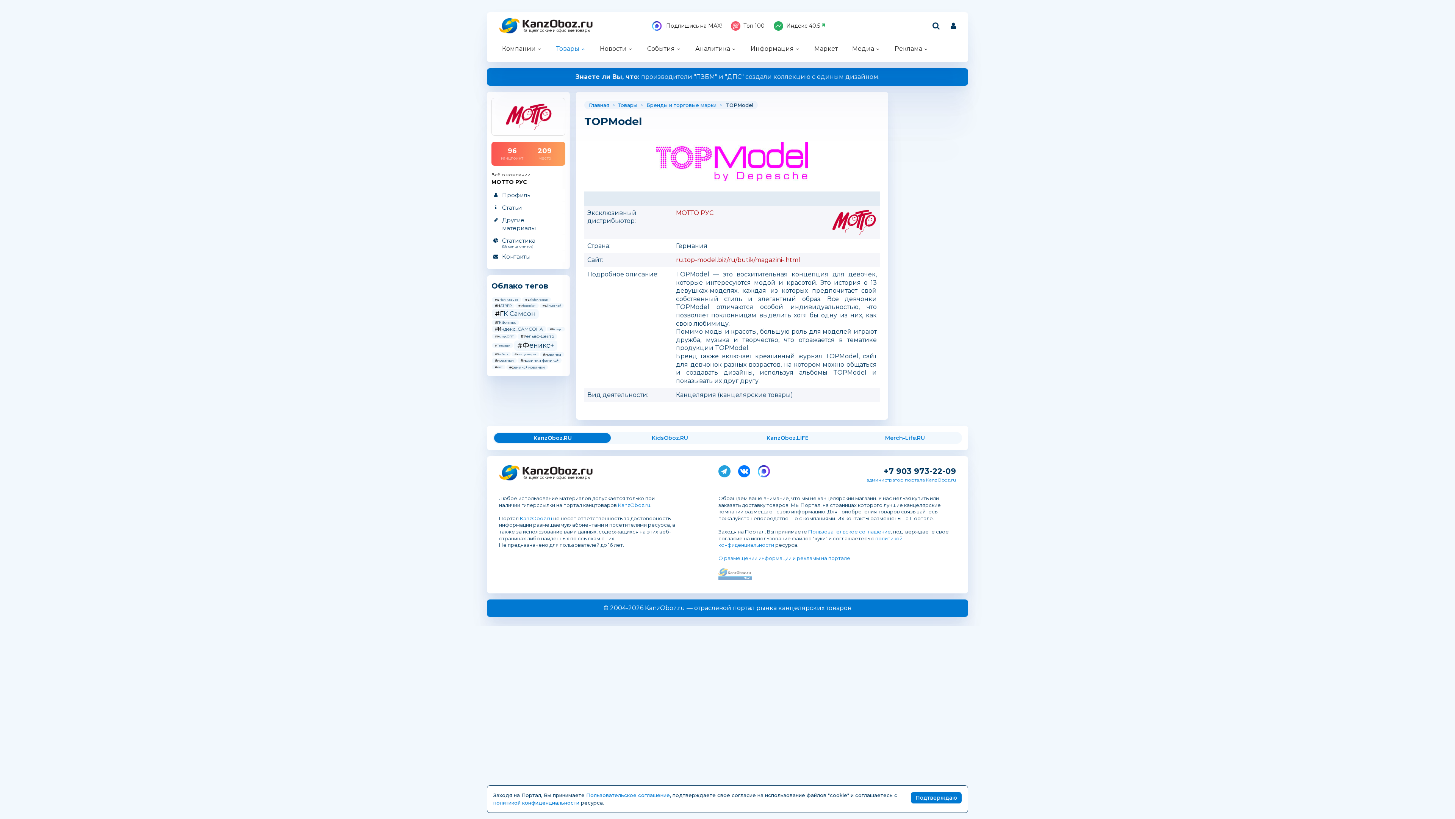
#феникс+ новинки (527, 367)
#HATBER (503, 306)
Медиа (863, 48)
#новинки (504, 360)
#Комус (556, 329)
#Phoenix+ (527, 306)
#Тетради (502, 345)
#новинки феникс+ (540, 360)
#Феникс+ (535, 345)
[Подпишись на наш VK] (744, 469)
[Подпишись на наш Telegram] (724, 469)
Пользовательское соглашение (849, 532)
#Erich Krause (506, 299)
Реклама (908, 48)
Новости (613, 48)
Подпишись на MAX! (693, 25)
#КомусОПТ (504, 336)
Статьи (512, 207)
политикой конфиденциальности (536, 803)
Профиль (516, 195)
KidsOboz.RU (670, 438)
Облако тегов (519, 285)
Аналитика (712, 48)
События (661, 48)
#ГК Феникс (505, 322)
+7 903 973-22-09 (920, 471)
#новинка (552, 354)
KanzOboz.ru (634, 505)
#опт (498, 367)
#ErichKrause (536, 299)
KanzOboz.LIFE (788, 438)
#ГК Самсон (515, 313)
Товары (567, 48)
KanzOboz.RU (553, 438)
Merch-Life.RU (905, 438)
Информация (772, 48)
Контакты (516, 256)
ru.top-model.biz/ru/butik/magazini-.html (738, 260)
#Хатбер (501, 354)
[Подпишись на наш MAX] (764, 469)
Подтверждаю (936, 797)
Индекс (803, 25)
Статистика (518, 242)
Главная (599, 105)
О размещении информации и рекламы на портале (784, 558)
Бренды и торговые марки (681, 105)
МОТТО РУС (694, 213)
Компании (519, 48)
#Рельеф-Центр (537, 336)
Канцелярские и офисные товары (556, 30)
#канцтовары (525, 354)
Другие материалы (519, 224)
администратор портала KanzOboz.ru (911, 480)
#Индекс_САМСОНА (519, 329)
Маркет (826, 48)
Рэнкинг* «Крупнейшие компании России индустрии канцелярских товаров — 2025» (728, 76)
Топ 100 (754, 25)
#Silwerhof (552, 306)
